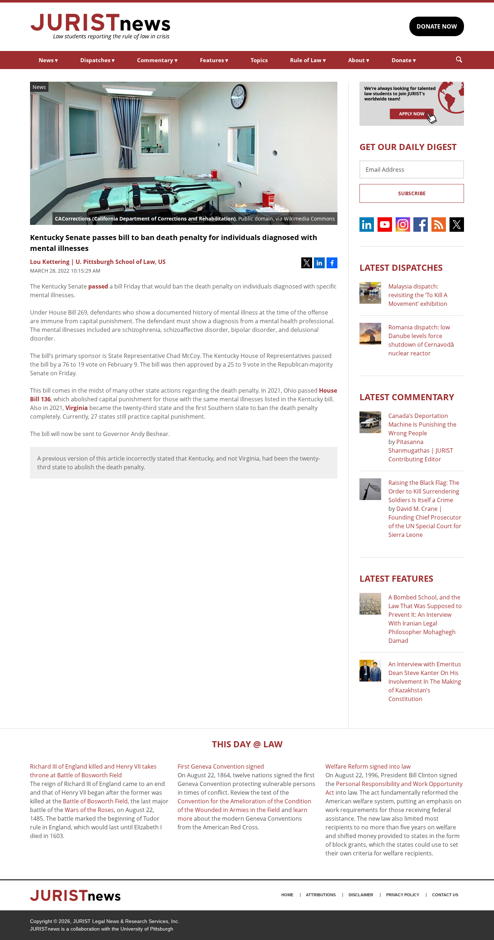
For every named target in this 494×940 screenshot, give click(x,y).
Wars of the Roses (89, 810)
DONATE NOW (437, 26)
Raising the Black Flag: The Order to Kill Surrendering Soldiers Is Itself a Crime (423, 491)
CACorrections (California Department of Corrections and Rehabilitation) (145, 218)
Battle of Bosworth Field (95, 801)
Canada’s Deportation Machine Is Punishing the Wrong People (422, 424)
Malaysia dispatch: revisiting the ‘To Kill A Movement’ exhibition (417, 295)
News (48, 60)
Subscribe (412, 193)
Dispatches (97, 60)
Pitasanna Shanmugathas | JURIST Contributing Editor (420, 450)
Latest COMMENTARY (406, 397)
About (358, 60)
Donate (404, 60)
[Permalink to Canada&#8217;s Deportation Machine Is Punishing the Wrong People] (370, 422)
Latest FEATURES (396, 578)
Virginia (76, 408)
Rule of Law (308, 60)
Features (214, 60)
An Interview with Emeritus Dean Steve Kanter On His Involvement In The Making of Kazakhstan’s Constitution (424, 681)
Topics (259, 60)
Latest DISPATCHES (401, 267)
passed (98, 286)
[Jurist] (100, 26)
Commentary (157, 60)
